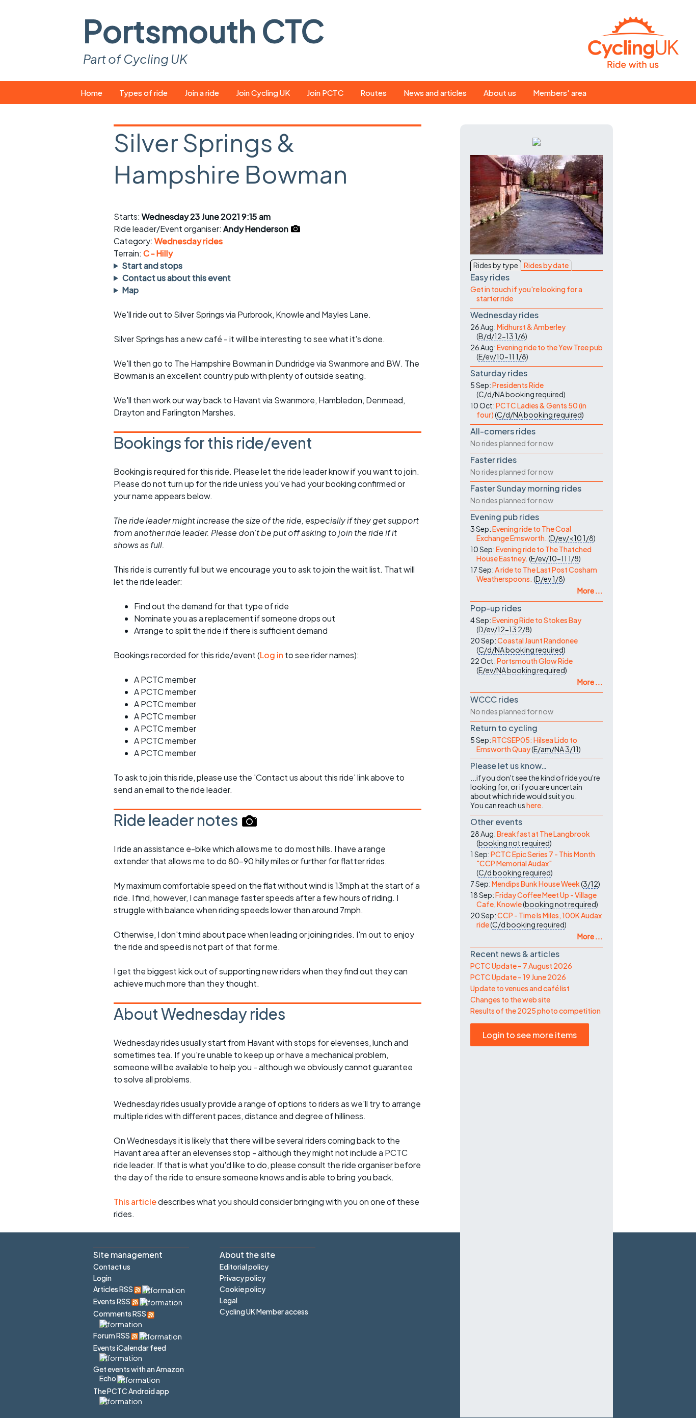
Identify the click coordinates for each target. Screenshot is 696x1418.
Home (91, 92)
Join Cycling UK (263, 92)
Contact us (111, 1266)
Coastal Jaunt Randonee (537, 640)
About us (500, 92)
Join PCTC (325, 92)
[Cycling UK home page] (633, 40)
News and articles (435, 92)
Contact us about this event (176, 277)
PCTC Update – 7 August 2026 (521, 965)
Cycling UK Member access (264, 1311)
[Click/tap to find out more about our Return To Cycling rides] (536, 141)
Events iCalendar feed (129, 1347)
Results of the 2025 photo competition (535, 1010)
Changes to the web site (510, 999)
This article (136, 1201)
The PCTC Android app (131, 1391)
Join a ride (201, 92)
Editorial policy (244, 1266)
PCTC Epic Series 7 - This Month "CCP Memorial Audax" (535, 858)
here (533, 805)
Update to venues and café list (520, 988)
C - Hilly (158, 253)
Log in (271, 655)
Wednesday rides (188, 241)
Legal (228, 1300)
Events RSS (112, 1301)
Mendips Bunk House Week (536, 883)
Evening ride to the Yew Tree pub (550, 347)
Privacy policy (242, 1277)
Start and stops (152, 265)
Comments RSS (120, 1313)
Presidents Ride (518, 385)
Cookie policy (242, 1289)
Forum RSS (112, 1335)
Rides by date (546, 265)
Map (130, 290)
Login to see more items (530, 1034)
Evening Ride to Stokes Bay (536, 620)
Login (102, 1277)
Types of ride (143, 92)
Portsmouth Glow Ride (535, 660)
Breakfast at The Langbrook (543, 833)
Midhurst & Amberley (531, 326)
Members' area (559, 92)
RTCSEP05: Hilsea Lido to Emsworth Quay (526, 744)
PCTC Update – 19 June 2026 (518, 977)
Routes (373, 92)
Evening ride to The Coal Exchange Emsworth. (523, 533)
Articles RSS (113, 1289)
